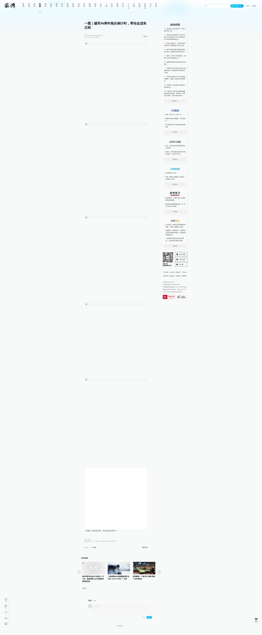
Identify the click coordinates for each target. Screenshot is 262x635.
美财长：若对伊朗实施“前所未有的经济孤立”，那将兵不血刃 (175, 153)
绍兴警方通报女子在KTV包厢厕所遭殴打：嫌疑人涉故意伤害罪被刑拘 (174, 79)
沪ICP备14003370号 (168, 282)
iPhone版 (182, 259)
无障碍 (254, 6)
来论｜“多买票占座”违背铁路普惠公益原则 (175, 147)
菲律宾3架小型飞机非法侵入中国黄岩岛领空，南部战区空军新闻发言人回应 (175, 70)
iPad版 (181, 264)
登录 (247, 6)
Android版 (182, 254)
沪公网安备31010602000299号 (171, 284)
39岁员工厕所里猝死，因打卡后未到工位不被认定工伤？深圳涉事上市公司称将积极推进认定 (174, 37)
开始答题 (175, 211)
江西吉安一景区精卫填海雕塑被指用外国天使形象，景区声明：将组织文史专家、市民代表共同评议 (174, 93)
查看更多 (175, 132)
